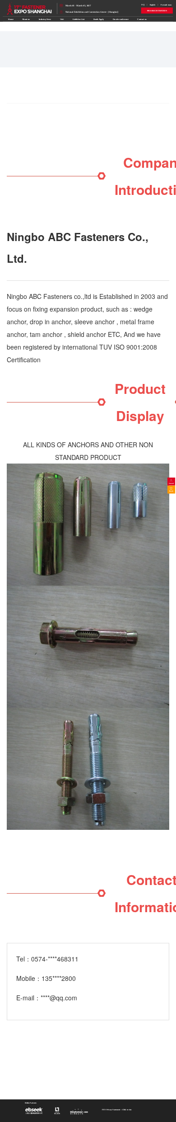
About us (26, 19)
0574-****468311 (55, 958)
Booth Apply (98, 19)
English (152, 5)
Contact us (141, 19)
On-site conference (121, 19)
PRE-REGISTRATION (157, 10)
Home (10, 19)
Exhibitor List (79, 19)
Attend (171, 483)
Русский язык (166, 5)
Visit (62, 19)
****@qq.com (59, 997)
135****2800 (59, 978)
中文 (143, 5)
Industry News (45, 19)
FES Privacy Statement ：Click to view (117, 1110)
